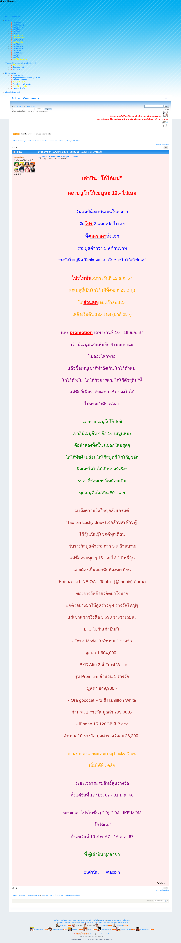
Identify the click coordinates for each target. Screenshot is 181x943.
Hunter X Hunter (19, 80)
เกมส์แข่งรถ (17, 27)
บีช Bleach (75, 929)
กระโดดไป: (150, 901)
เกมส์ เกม (56, 920)
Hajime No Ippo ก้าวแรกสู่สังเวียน (26, 77)
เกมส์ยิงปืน (17, 50)
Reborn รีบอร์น (18, 88)
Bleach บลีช (17, 75)
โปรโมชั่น (82, 278)
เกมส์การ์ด (16, 23)
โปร (89, 223)
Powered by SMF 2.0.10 (78, 939)
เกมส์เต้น (16, 33)
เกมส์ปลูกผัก (81, 920)
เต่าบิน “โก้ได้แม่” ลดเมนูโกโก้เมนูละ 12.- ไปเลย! (60, 157)
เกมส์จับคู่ (16, 29)
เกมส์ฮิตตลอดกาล (123, 922)
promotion (19, 157)
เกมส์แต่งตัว (64, 920)
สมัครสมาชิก (31, 106)
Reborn (90, 929)
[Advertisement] (48, 8)
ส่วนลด (90, 302)
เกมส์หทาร (17, 55)
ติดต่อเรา (92, 934)
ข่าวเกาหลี (17, 69)
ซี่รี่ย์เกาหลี (63, 925)
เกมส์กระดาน (18, 25)
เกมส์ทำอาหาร (73, 920)
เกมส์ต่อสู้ (16, 31)
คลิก (111, 765)
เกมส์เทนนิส (17, 40)
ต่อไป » (166, 144)
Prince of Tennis (126, 929)
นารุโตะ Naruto (38, 929)
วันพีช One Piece (57, 929)
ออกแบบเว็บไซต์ (100, 934)
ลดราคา (98, 235)
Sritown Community (25, 98)
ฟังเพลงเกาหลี (18, 67)
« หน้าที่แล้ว (160, 144)
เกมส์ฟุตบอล (17, 48)
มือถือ (108, 934)
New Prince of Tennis (21, 84)
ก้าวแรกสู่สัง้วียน (144, 929)
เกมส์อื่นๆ (16, 57)
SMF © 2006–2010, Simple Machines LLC (99, 939)
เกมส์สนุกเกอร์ (18, 53)
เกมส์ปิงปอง (17, 44)
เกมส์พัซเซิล (17, 46)
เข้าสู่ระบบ (20, 106)
